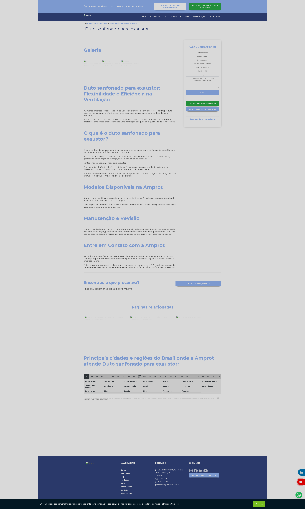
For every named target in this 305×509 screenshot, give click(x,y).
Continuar (259, 504)
